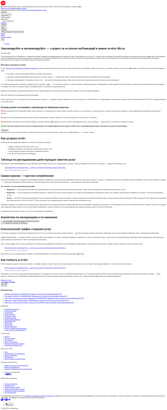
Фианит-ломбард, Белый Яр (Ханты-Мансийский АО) (51, 300)
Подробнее (5, 130)
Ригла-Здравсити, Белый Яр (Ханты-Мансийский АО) (44, 294)
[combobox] (9, 404)
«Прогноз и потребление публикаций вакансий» (21, 68)
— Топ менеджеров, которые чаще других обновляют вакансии (20, 221)
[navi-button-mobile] (3, 39)
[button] (3, 34)
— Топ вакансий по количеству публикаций (14, 223)
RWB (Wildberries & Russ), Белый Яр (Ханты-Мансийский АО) (63, 298)
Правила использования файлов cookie (34, 10)
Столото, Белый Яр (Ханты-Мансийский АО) (59, 302)
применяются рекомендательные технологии (39, 396)
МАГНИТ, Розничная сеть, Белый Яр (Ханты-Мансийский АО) (46, 296)
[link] (4, 29)
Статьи (7, 43)
